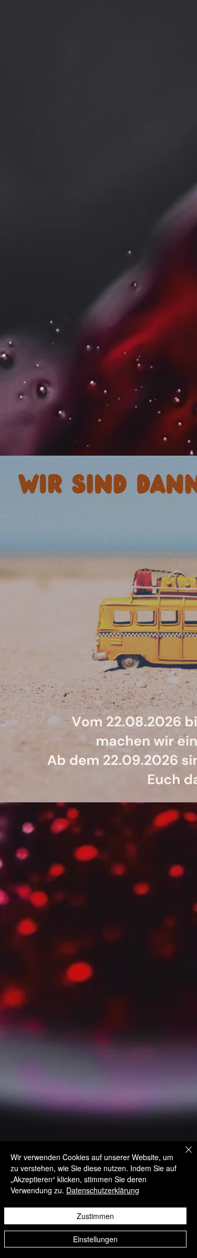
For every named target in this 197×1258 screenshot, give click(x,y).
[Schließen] (182, 1156)
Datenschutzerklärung (102, 1190)
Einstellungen (95, 1239)
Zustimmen (95, 1216)
